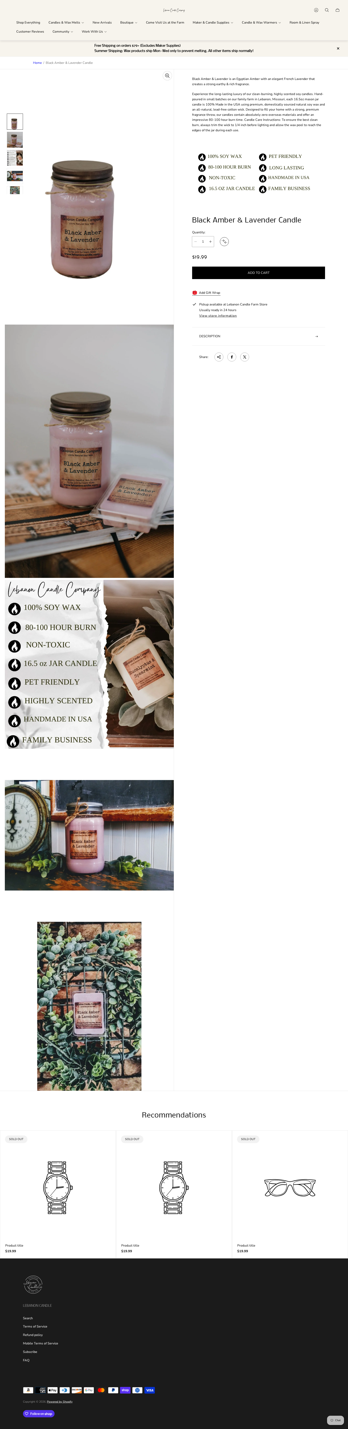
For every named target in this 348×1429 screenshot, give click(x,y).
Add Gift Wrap (209, 293)
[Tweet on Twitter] (244, 357)
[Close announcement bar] (338, 48)
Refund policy (33, 1335)
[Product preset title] (58, 1188)
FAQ (26, 1360)
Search (28, 1318)
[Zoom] (167, 75)
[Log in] (316, 10)
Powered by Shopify (59, 1402)
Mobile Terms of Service (40, 1343)
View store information (218, 316)
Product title (14, 1245)
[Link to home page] (33, 1285)
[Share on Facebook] (231, 357)
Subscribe (30, 1352)
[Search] (326, 10)
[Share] (218, 357)
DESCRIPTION (209, 336)
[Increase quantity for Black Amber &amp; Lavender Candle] (210, 241)
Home (37, 63)
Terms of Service (35, 1326)
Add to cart (259, 273)
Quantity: (198, 232)
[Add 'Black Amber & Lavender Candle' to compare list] (224, 241)
